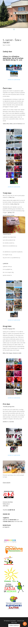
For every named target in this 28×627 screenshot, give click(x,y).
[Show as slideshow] (14, 79)
